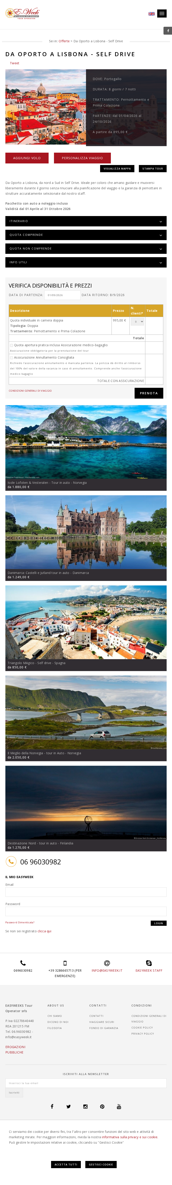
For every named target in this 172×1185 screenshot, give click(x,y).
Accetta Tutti (66, 1164)
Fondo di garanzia (103, 1028)
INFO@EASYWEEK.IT (107, 970)
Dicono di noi (58, 1022)
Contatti (96, 1016)
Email (9, 884)
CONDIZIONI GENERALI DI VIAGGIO (30, 390)
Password (12, 904)
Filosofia (54, 1028)
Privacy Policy (142, 1033)
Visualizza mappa (117, 168)
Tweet (14, 63)
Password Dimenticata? (19, 922)
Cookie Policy (142, 1027)
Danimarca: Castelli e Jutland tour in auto (38, 573)
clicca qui (44, 931)
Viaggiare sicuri (101, 1022)
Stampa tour (152, 168)
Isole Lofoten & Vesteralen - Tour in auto (39, 482)
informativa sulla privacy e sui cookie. (130, 1137)
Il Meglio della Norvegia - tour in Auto (36, 753)
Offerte (64, 41)
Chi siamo (54, 1016)
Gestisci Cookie (101, 1164)
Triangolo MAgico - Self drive (29, 663)
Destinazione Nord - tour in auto (32, 843)
